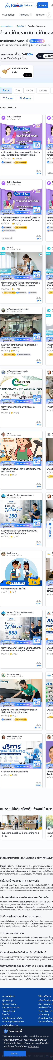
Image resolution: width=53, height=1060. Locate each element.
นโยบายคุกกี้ (33, 1046)
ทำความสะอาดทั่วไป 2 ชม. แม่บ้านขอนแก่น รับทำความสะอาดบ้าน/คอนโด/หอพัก (21, 649)
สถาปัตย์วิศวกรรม (10, 1025)
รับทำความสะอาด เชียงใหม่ (13, 588)
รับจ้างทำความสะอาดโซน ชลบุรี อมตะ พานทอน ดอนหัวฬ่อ (21, 470)
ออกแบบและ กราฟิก (11, 1007)
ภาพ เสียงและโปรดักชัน (12, 1018)
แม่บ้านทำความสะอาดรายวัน (14, 771)
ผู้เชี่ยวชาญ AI (25, 14)
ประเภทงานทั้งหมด (6, 26)
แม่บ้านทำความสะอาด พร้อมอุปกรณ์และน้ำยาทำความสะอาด (19, 346)
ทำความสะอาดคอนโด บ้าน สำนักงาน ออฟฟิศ (18, 408)
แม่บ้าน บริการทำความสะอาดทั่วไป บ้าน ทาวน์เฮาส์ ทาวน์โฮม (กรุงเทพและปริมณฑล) (20, 218)
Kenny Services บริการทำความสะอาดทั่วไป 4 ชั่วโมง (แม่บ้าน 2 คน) (19, 711)
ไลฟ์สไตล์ (20, 26)
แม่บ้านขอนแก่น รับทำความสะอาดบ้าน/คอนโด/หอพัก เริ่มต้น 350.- (19, 532)
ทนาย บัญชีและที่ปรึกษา (13, 1021)
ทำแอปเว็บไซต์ (8, 1011)
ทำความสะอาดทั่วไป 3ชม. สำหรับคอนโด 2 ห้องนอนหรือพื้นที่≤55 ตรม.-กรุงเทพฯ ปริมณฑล (20, 285)
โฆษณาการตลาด (9, 1004)
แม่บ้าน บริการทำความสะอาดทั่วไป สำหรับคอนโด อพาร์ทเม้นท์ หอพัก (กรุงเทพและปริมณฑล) (20, 155)
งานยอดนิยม (8, 14)
